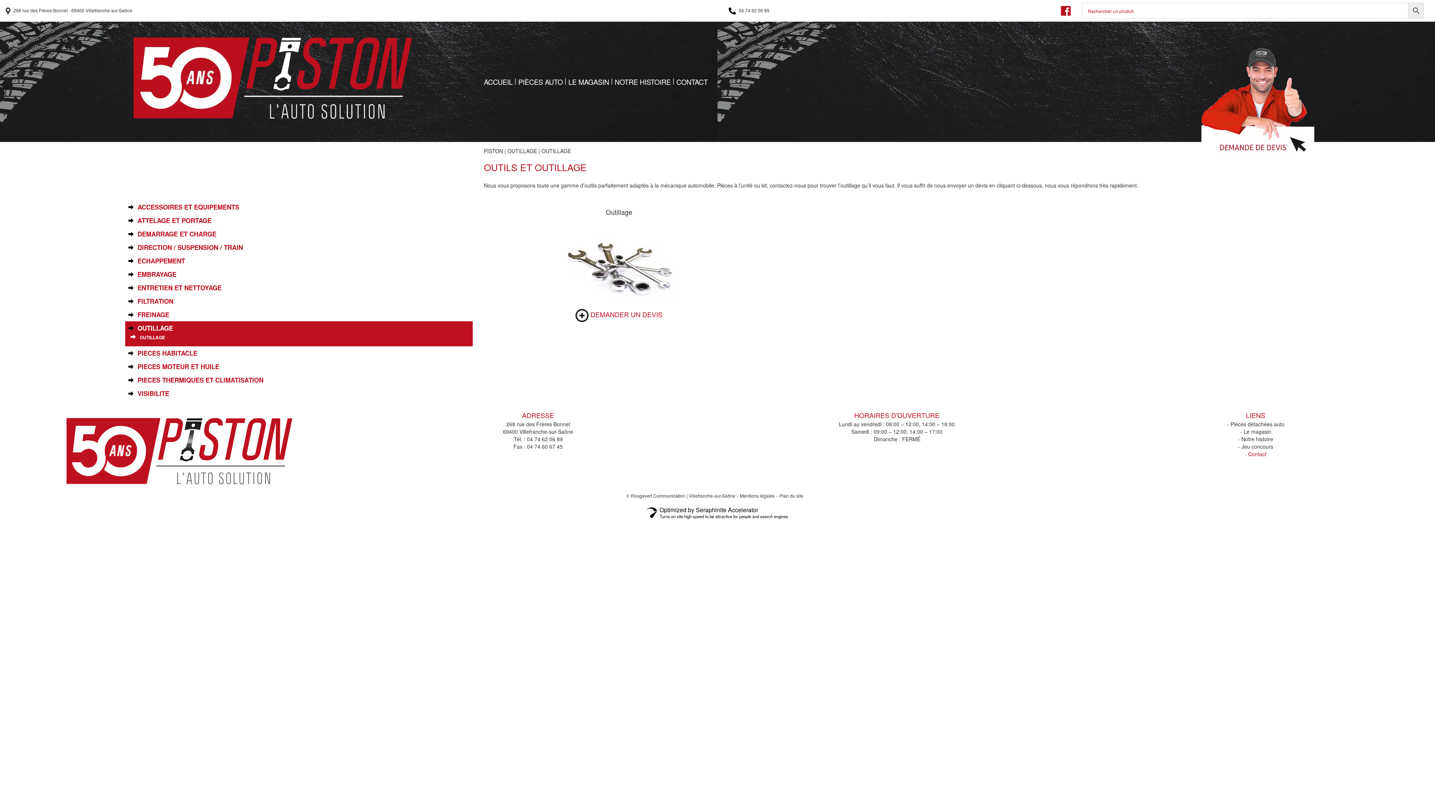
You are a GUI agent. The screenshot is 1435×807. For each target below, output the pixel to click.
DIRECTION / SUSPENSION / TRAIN (190, 247)
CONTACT (692, 82)
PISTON (493, 151)
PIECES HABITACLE (167, 353)
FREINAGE (153, 314)
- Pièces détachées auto (1255, 424)
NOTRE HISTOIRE (643, 82)
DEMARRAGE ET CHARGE (177, 234)
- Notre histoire (1255, 439)
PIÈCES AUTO (540, 82)
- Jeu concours (1255, 446)
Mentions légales (757, 495)
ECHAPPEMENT (161, 261)
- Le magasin (1255, 431)
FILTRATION (155, 301)
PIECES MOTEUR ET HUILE (178, 366)
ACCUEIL (498, 82)
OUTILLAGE (522, 151)
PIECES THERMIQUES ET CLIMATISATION (200, 380)
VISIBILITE (153, 393)
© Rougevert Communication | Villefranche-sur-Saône (681, 495)
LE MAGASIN (588, 82)
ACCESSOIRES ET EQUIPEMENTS (188, 207)
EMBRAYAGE (157, 274)
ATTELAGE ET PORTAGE (175, 220)
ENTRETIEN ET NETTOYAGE (180, 287)
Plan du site (791, 495)
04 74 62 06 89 (753, 10)
